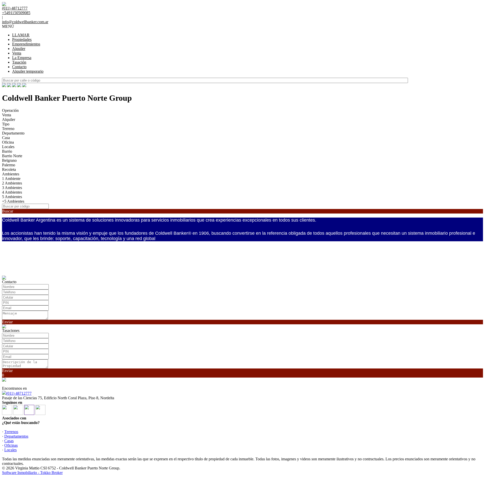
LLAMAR (21, 35)
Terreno (8, 128)
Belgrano (9, 160)
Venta (16, 53)
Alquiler (18, 48)
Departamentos (16, 436)
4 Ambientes (12, 192)
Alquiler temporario (27, 71)
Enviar (7, 322)
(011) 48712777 (19, 393)
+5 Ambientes (13, 201)
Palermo (8, 165)
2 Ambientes (12, 183)
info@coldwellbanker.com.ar (25, 22)
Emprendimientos (26, 44)
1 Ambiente (11, 178)
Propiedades (22, 39)
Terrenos (11, 432)
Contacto (19, 67)
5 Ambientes (12, 197)
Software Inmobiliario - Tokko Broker (32, 472)
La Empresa (21, 58)
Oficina (8, 142)
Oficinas (11, 445)
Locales (8, 147)
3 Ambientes (12, 188)
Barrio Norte (12, 156)
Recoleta (9, 169)
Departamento (13, 133)
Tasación (19, 62)
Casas (9, 441)
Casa (6, 138)
